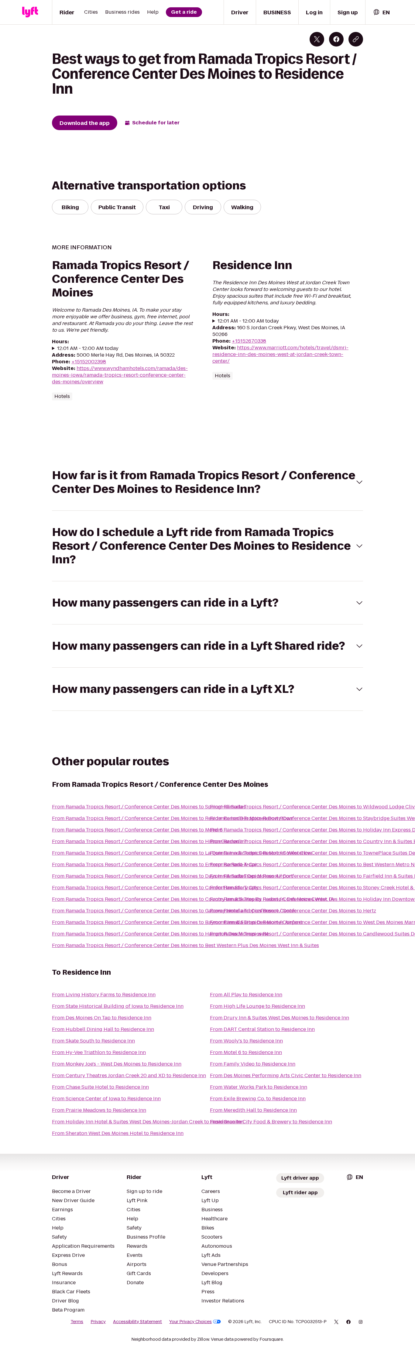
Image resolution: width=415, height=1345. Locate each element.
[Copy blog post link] (355, 39)
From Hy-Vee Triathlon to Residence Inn (99, 1052)
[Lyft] (30, 12)
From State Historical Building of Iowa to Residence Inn (117, 1006)
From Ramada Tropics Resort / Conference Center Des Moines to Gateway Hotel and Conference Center (174, 910)
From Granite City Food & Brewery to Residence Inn (271, 1121)
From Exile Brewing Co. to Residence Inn (258, 1098)
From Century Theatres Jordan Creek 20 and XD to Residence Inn (129, 1075)
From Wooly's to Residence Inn (246, 1040)
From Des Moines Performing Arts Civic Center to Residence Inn (285, 1075)
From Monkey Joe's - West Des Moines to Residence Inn (116, 1063)
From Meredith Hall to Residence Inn (253, 1110)
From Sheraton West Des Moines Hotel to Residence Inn (117, 1133)
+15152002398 (88, 361)
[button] (207, 482)
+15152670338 (249, 340)
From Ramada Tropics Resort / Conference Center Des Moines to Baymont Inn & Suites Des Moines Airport (177, 922)
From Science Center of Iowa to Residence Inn (106, 1098)
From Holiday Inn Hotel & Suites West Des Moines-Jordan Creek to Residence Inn (148, 1121)
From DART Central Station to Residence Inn (262, 1029)
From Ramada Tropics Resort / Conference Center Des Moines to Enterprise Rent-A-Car (154, 864)
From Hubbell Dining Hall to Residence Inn (103, 1029)
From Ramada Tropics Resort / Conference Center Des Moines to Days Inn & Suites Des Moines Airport (172, 876)
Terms (76, 1322)
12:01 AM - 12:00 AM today (87, 348)
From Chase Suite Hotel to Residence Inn (100, 1087)
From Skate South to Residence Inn (93, 1040)
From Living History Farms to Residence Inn (104, 994)
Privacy (98, 1322)
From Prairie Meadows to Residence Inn (99, 1110)
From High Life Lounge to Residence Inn (257, 1006)
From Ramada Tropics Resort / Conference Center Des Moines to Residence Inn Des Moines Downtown (172, 818)
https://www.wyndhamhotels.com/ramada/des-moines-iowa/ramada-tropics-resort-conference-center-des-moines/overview (120, 375)
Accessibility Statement (137, 1322)
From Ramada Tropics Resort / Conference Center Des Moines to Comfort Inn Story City (155, 887)
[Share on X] (317, 39)
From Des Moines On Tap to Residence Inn (101, 1017)
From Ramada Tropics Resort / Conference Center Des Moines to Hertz (293, 910)
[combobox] (381, 12)
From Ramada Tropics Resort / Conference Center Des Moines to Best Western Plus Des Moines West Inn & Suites (185, 945)
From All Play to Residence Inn (246, 994)
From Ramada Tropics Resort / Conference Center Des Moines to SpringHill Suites (149, 806)
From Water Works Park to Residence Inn (258, 1087)
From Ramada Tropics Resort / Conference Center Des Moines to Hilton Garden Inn (150, 841)
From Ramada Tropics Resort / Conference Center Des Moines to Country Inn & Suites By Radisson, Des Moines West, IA (193, 899)
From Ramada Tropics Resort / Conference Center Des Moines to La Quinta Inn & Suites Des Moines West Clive (182, 852)
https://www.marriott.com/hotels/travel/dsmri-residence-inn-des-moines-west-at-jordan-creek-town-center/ (280, 354)
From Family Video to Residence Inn (252, 1063)
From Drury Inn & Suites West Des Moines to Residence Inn (279, 1017)
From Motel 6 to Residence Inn (246, 1052)
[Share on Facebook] (336, 39)
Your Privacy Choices (190, 1322)
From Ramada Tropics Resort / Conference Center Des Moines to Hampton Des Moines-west (160, 933)
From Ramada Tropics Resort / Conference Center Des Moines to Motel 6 (137, 829)
